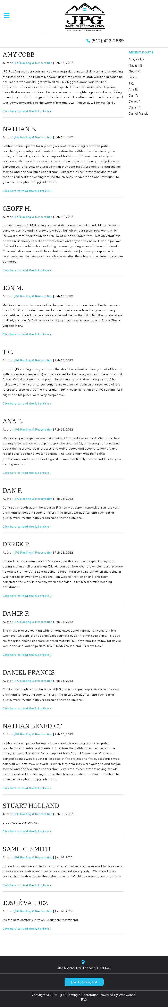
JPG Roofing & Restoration (79, 995)
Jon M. (13, 288)
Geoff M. (17, 208)
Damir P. (16, 613)
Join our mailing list (84, 982)
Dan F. (12, 490)
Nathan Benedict (32, 726)
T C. (8, 352)
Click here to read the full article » (27, 111)
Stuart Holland (31, 805)
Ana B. (13, 421)
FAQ (84, 999)
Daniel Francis (29, 672)
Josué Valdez (25, 903)
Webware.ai (127, 995)
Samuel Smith (27, 849)
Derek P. (16, 544)
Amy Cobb (19, 54)
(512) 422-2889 (107, 40)
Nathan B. (19, 129)
